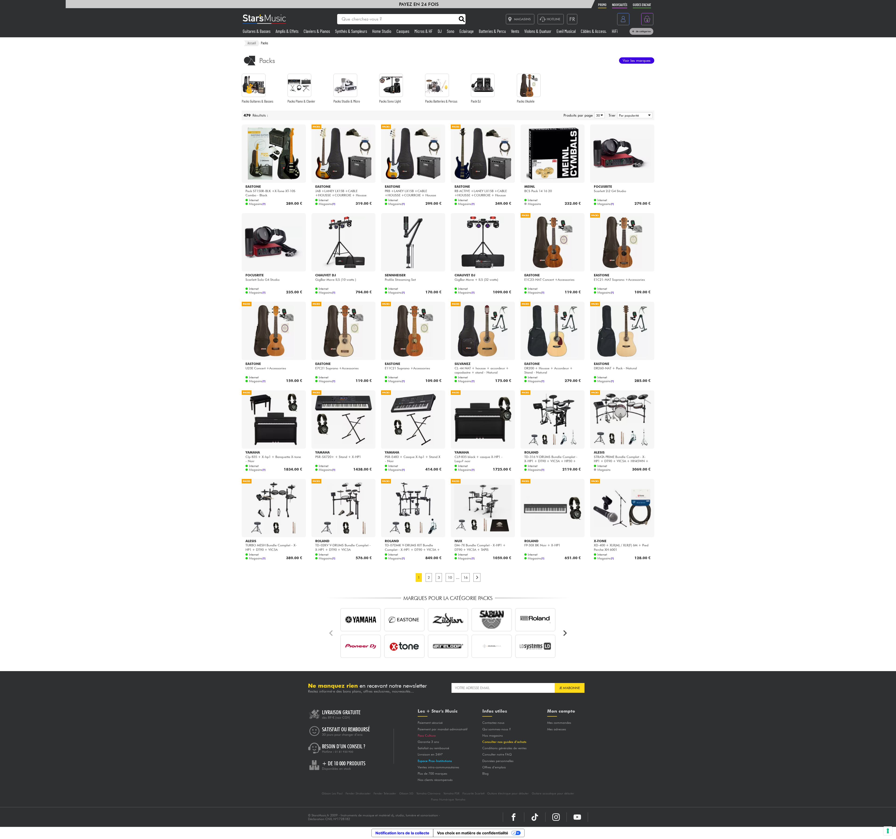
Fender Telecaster (385, 793)
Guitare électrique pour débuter (508, 793)
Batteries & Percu (493, 31)
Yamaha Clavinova (428, 793)
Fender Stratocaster (358, 793)
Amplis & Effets (287, 31)
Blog (485, 773)
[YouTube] (577, 817)
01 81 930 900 (344, 751)
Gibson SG (406, 793)
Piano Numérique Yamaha (448, 799)
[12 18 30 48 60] (599, 115)
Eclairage (467, 31)
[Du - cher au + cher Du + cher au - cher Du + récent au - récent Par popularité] (634, 115)
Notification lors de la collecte (402, 833)
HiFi (615, 31)
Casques (403, 31)
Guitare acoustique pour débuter (553, 793)
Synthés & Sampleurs (351, 31)
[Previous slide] (331, 633)
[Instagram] (556, 817)
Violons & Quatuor (538, 31)
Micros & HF (424, 31)
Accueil (252, 43)
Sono (451, 31)
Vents (515, 31)
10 (450, 577)
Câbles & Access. (594, 31)
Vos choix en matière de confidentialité (472, 833)
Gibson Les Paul (332, 793)
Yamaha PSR (451, 793)
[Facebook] (513, 817)
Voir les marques (637, 60)
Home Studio (382, 31)
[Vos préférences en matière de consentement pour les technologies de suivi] (887, 830)
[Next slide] (564, 633)
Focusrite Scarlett (473, 793)
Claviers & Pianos (317, 31)
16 (465, 577)
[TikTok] (534, 817)
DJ (440, 31)
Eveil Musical (566, 31)
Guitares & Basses (257, 31)
